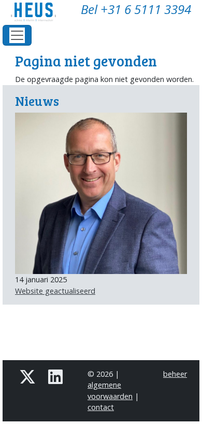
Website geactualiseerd (55, 291)
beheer (175, 374)
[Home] (37, 12)
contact (101, 407)
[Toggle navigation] (17, 35)
